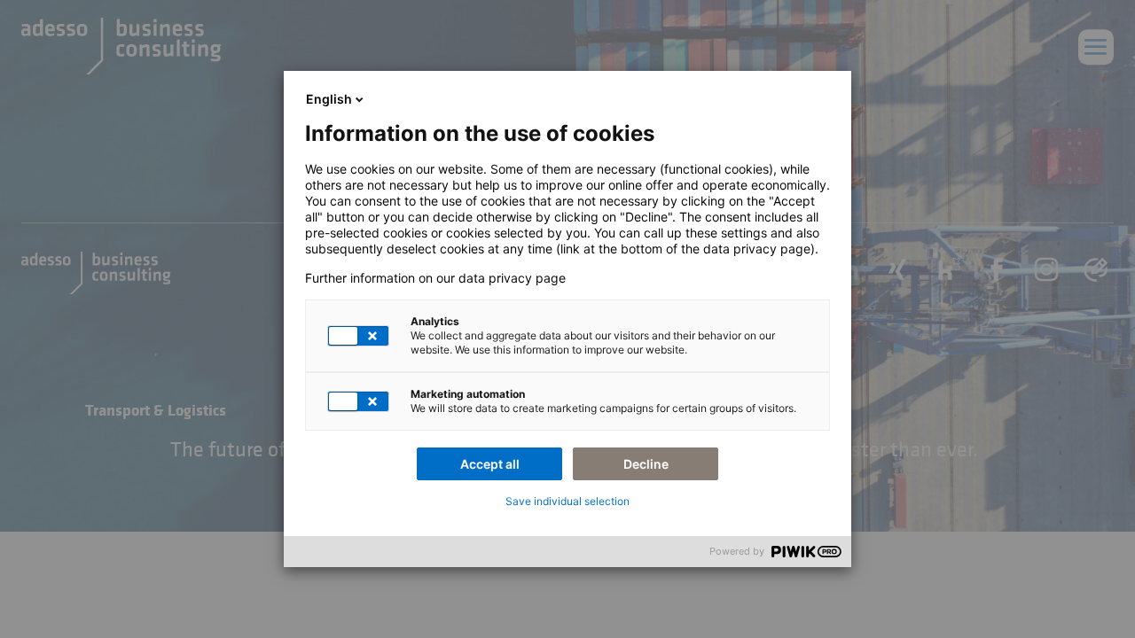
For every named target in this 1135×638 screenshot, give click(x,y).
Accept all (490, 463)
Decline (646, 463)
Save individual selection (567, 501)
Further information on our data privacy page (435, 278)
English (329, 98)
